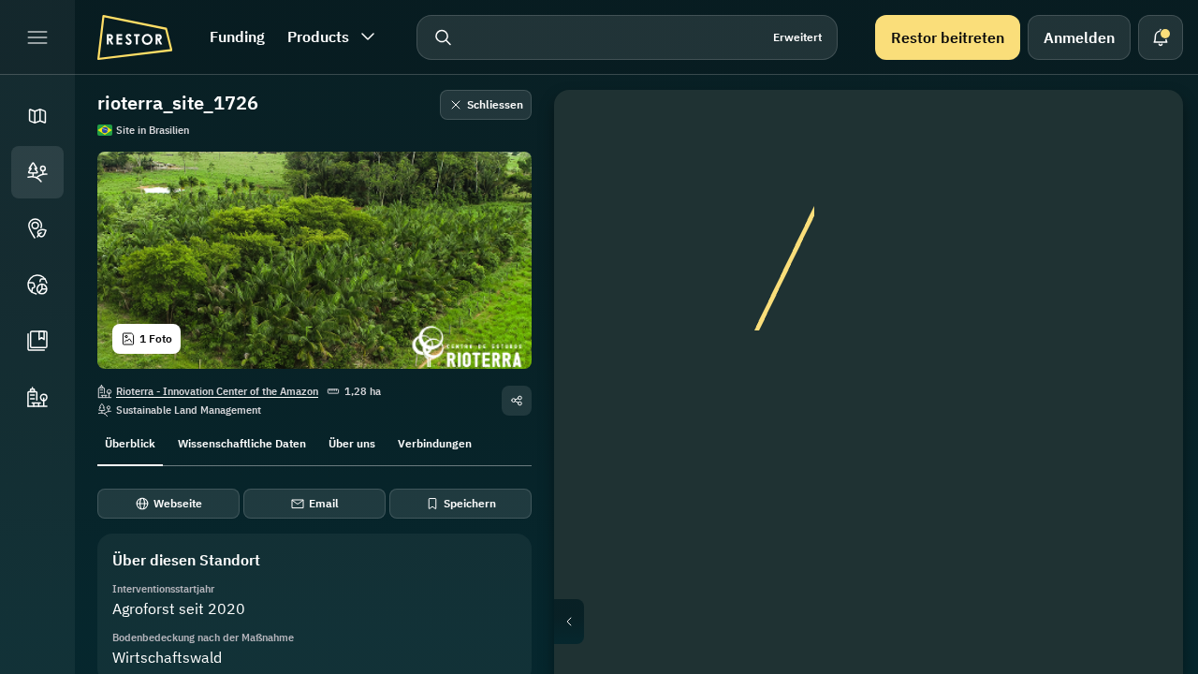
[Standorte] (37, 172)
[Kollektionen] (37, 341)
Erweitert (797, 37)
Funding (237, 36)
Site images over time (883, 621)
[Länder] (37, 284)
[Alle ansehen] (1142, 266)
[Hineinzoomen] (1142, 355)
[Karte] (37, 116)
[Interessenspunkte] (37, 228)
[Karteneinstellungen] (1142, 221)
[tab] (130, 442)
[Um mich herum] (1142, 311)
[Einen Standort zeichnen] (1142, 131)
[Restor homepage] (134, 37)
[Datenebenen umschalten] (1142, 176)
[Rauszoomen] (1142, 393)
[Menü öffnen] (37, 37)
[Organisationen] (37, 397)
